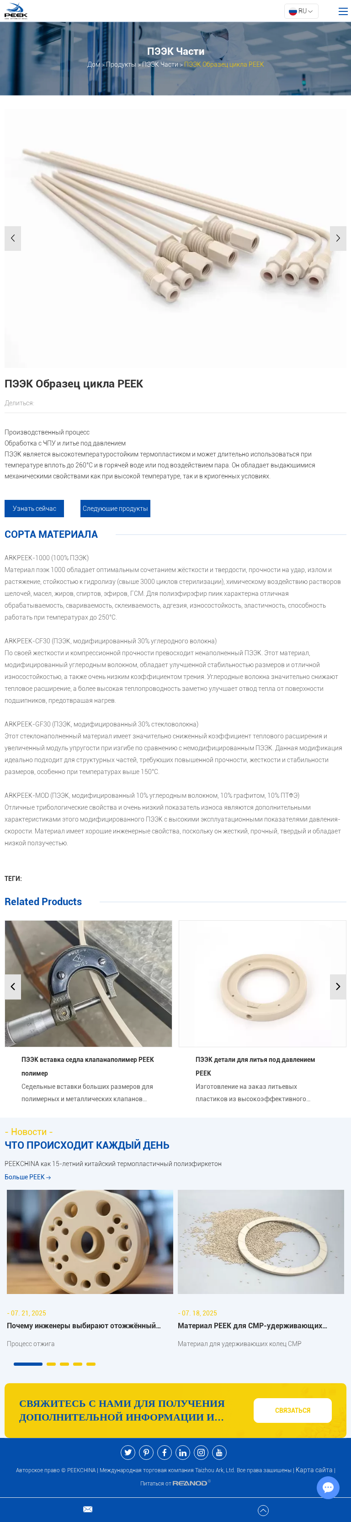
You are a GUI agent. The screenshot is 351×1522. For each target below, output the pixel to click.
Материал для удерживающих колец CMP (240, 1343)
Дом (93, 64)
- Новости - (29, 1131)
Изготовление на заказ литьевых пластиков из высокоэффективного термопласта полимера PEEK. (251, 1094)
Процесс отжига (31, 1343)
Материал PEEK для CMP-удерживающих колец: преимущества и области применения (255, 1327)
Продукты (121, 64)
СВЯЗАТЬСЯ (292, 1410)
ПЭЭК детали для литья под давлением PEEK (255, 1066)
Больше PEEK (25, 1177)
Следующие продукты (115, 508)
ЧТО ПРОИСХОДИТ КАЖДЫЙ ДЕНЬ (87, 1145)
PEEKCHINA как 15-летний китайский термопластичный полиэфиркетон (113, 1163)
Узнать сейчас (34, 508)
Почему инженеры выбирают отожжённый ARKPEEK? (81, 1327)
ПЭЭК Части (160, 64)
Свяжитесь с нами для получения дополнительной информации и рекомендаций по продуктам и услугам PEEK (122, 1411)
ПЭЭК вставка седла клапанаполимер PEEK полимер (87, 1066)
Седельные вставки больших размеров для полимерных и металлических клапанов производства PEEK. (87, 1094)
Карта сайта (314, 1470)
